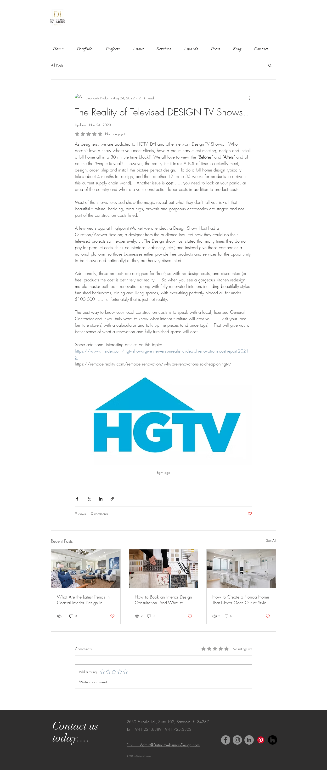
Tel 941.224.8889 (144, 729)
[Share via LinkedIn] (100, 498)
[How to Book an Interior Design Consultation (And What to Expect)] (163, 568)
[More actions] (249, 98)
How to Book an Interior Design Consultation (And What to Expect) (163, 599)
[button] (270, 65)
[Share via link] (112, 498)
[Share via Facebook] (77, 498)
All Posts (57, 65)
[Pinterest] (260, 740)
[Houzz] (272, 740)
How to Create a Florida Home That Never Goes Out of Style (240, 599)
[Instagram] (237, 740)
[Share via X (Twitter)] (89, 498)
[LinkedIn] (249, 740)
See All (271, 540)
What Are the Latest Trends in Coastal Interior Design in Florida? (83, 599)
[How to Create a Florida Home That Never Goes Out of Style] (241, 568)
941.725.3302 (178, 729)
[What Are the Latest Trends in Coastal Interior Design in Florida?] (85, 568)
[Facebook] (225, 740)
